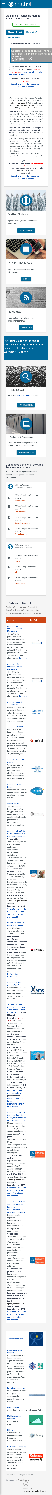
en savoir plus (27, 230)
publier (26, 279)
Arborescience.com (15, 1339)
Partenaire (9, 340)
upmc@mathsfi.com (17, 1180)
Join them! (23, 658)
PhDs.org (11, 1430)
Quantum (29, 37)
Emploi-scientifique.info (16, 1388)
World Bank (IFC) (13, 804)
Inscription (26, 328)
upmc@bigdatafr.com (18, 901)
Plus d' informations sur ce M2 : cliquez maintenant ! (15, 914)
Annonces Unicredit (15, 727)
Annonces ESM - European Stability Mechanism (14, 628)
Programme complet (15, 1104)
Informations (12, 1107)
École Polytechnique (17, 103)
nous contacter (27, 452)
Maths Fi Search (23, 395)
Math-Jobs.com (13, 1407)
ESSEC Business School (24, 105)
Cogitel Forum (23, 1480)
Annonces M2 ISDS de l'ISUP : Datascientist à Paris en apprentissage (16, 833)
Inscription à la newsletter (26, 25)
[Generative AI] (32, 32)
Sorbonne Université (28, 108)
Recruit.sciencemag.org (16, 1447)
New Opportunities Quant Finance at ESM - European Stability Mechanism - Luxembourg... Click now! (25, 348)
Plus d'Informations (26, 87)
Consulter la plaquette (16, 909)
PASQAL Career (14, 37)
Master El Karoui (15, 32)
